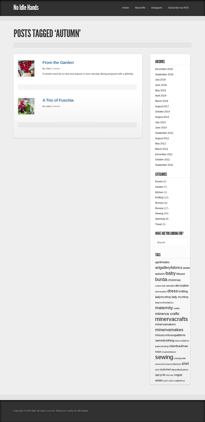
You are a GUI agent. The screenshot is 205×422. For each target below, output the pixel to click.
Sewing (159, 213)
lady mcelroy (180, 297)
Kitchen (159, 192)
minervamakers (165, 324)
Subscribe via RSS (178, 7)
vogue (178, 374)
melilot (177, 308)
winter (159, 380)
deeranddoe (161, 291)
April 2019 (160, 95)
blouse (180, 273)
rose (158, 351)
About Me (140, 7)
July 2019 (160, 79)
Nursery (159, 203)
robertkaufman (178, 346)
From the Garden (58, 62)
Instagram (156, 7)
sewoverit (160, 364)
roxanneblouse (169, 352)
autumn (160, 273)
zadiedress (179, 380)
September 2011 (164, 165)
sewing (164, 357)
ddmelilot (170, 286)
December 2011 (164, 154)
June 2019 (161, 85)
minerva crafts (167, 314)
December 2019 (164, 69)
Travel (158, 224)
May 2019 (160, 90)
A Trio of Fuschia (57, 100)
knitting (183, 291)
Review (159, 208)
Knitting (159, 197)
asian (186, 267)
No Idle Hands (25, 7)
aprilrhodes (162, 262)
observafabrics (182, 341)
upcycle (160, 374)
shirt (185, 363)
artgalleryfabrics (168, 267)
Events (159, 181)
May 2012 (160, 143)
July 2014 (160, 122)
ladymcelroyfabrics (164, 302)
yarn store (169, 380)
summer (165, 369)
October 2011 (162, 159)
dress (172, 291)
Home (125, 7)
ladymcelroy (163, 297)
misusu (160, 335)
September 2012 (164, 133)
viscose (170, 375)
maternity (164, 307)
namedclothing (164, 340)
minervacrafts (171, 319)
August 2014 (162, 117)
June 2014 (161, 127)
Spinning (160, 218)
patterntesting (161, 346)
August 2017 (162, 106)
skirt (157, 369)
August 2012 (162, 138)
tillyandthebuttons (180, 369)
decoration (182, 285)
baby (171, 273)
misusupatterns (175, 335)
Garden (56, 68)
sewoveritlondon (173, 364)
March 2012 (161, 149)
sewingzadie (180, 358)
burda (161, 279)
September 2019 (164, 74)
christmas (174, 280)
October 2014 (162, 111)
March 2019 (161, 101)
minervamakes (169, 329)
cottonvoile (160, 286)
